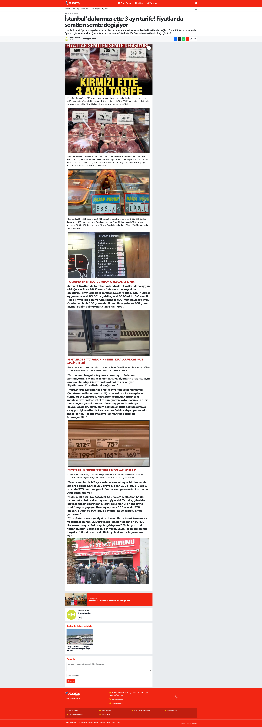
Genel (67, 9)
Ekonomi (90, 9)
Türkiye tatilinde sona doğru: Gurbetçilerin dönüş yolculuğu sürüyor (78, 648)
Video (140, 3)
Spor (83, 9)
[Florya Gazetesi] (72, 3)
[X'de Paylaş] (179, 39)
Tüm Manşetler (172, 710)
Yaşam (98, 9)
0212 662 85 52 (117, 699)
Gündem (102, 722)
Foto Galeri (126, 3)
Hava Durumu (73, 710)
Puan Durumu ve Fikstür (142, 710)
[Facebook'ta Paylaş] (175, 39)
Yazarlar (153, 3)
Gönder (71, 681)
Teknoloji (75, 9)
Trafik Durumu (106, 710)
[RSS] (175, 697)
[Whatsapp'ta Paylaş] (183, 39)
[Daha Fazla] (187, 39)
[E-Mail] (79, 618)
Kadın (118, 722)
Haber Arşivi (106, 714)
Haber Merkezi (85, 613)
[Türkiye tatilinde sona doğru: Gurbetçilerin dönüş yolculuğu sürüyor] (80, 637)
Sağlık (114, 722)
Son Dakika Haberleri (75, 714)
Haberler (68, 13)
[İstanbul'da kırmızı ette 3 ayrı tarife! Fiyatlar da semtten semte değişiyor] (108, 69)
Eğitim (105, 9)
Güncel (108, 722)
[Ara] (196, 3)
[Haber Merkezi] (71, 615)
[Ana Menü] (196, 9)
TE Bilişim (194, 723)
